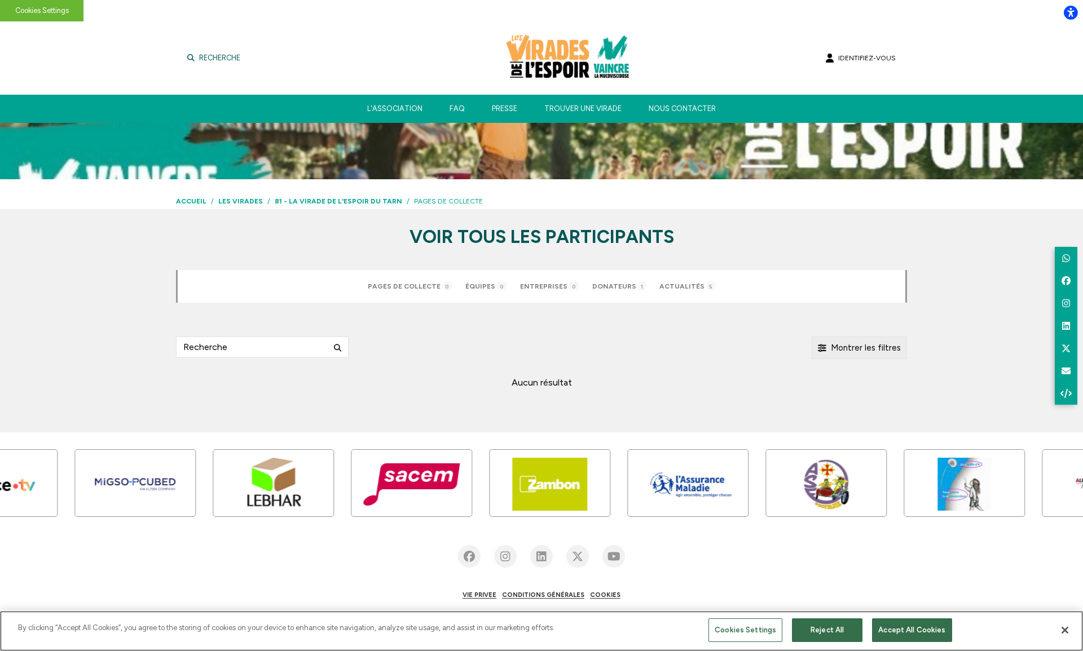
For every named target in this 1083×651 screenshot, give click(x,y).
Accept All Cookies (911, 630)
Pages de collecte (408, 286)
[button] (1066, 258)
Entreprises (548, 286)
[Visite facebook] (469, 556)
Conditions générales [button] (543, 595)
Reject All (827, 630)
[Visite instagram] (505, 556)
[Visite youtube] (613, 556)
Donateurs (617, 286)
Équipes (484, 286)
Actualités (685, 286)
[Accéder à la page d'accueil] (582, 58)
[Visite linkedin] (541, 556)
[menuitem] (395, 109)
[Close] (1065, 630)
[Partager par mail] (1066, 371)
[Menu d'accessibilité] (1070, 12)
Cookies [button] (605, 595)
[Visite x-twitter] (577, 556)
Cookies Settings (42, 10)
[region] (541, 631)
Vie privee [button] (479, 595)
